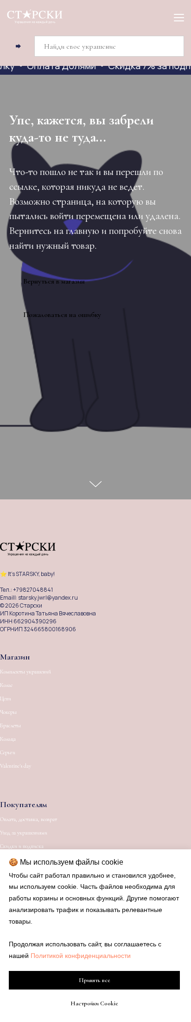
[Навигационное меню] (179, 17)
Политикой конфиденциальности (81, 955)
